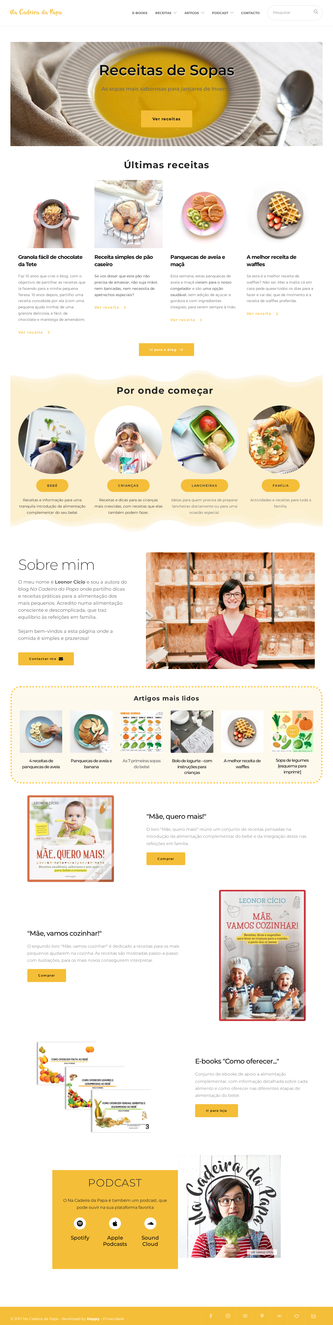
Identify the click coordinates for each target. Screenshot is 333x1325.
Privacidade (113, 1318)
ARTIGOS (191, 13)
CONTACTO (250, 13)
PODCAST (220, 13)
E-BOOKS (140, 13)
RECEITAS (163, 13)
